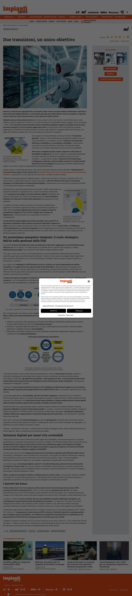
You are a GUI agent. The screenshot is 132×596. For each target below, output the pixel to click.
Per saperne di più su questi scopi (64, 305)
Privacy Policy (69, 315)
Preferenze (79, 311)
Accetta (53, 311)
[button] (89, 281)
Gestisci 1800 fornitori (48, 305)
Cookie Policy (61, 315)
